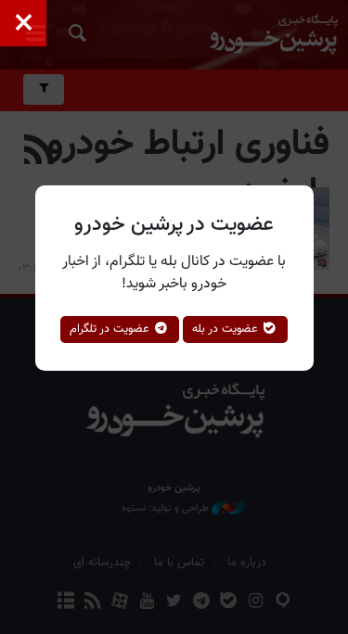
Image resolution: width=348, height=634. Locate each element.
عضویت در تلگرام (111, 329)
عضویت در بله (227, 329)
